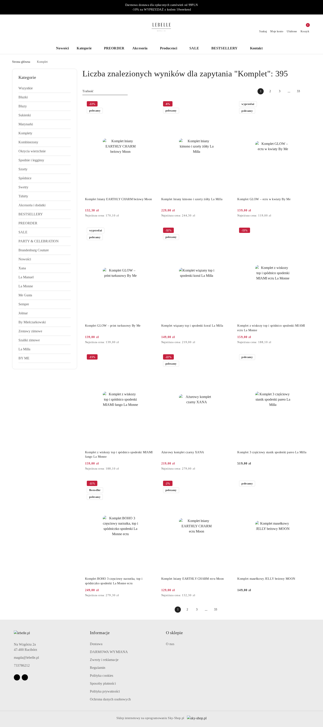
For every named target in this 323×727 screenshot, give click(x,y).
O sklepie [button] (174, 632)
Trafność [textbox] (87, 91)
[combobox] (105, 91)
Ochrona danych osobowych (110, 699)
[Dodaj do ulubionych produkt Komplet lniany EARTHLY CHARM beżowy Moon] (151, 104)
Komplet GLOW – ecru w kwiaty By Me (263, 199)
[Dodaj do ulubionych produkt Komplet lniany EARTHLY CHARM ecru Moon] (227, 484)
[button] (258, 48)
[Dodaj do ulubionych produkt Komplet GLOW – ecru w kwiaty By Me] (303, 104)
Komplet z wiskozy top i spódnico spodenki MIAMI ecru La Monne (271, 328)
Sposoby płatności (103, 683)
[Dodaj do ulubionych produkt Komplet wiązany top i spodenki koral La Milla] (227, 231)
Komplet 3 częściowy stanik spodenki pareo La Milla (271, 452)
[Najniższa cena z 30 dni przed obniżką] (154, 216)
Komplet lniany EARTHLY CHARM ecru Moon (192, 578)
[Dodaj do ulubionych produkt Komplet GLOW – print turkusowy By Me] (151, 231)
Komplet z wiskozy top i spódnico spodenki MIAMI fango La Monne (119, 454)
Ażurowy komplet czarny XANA (182, 452)
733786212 (22, 665)
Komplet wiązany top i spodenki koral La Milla (192, 325)
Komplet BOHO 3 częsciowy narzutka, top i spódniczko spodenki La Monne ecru (113, 581)
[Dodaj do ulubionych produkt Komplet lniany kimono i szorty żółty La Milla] (227, 104)
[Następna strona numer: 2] (308, 91)
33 (298, 91)
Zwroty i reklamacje (104, 660)
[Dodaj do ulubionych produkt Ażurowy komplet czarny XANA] (227, 357)
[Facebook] (17, 677)
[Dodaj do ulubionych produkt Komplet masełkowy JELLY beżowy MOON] (303, 484)
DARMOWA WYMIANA (109, 652)
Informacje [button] (100, 632)
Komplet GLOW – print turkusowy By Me (112, 325)
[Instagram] (25, 677)
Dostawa (96, 644)
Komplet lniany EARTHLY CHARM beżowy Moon (118, 199)
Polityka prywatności (105, 691)
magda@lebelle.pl (26, 657)
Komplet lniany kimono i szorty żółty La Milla (192, 199)
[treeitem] (44, 88)
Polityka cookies (101, 675)
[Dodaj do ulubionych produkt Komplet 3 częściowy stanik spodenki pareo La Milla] (303, 357)
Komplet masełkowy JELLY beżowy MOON (266, 578)
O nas (170, 644)
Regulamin (97, 667)
